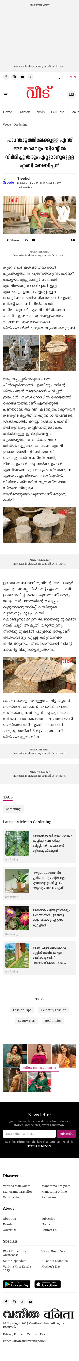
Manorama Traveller (17, 1191)
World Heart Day (53, 1251)
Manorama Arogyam (56, 1186)
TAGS (39, 999)
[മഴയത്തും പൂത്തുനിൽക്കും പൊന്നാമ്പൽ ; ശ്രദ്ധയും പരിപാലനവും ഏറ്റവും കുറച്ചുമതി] (17, 918)
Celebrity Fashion (53, 1010)
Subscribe (48, 1219)
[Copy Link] (33, 240)
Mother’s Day (51, 1266)
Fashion (24, 112)
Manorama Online (54, 1191)
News (40, 112)
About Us (9, 1219)
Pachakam (49, 1197)
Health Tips (53, 1021)
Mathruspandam (15, 1261)
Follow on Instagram (37, 1068)
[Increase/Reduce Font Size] (73, 240)
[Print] (26, 240)
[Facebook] (6, 77)
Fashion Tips (22, 1010)
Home (7, 112)
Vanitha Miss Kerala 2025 (17, 1268)
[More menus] (6, 95)
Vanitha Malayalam (16, 1186)
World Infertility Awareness (15, 1253)
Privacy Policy (13, 1334)
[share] (12, 240)
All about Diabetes (55, 1261)
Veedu (7, 124)
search (58, 76)
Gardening (21, 124)
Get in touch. (59, 66)
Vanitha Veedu (13, 1197)
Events (8, 1224)
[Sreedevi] (8, 182)
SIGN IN (70, 77)
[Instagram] (14, 77)
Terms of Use (36, 1334)
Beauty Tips (26, 1021)
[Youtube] (22, 77)
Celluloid (57, 112)
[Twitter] (30, 77)
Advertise (10, 1230)
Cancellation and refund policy (24, 1341)
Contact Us (49, 1230)
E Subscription (71, 94)
